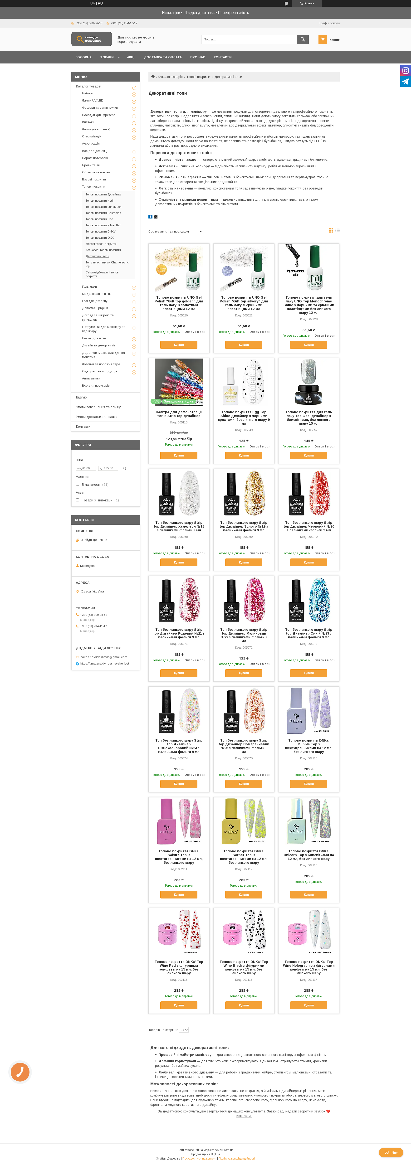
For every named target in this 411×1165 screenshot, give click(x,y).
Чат (395, 1153)
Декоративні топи (97, 256)
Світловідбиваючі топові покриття (102, 274)
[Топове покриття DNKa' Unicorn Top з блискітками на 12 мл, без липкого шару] (309, 821)
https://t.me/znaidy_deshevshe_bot (104, 663)
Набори (87, 93)
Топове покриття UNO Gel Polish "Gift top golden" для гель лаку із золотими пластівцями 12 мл (179, 303)
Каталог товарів (170, 77)
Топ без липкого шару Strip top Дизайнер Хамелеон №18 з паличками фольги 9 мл (179, 526)
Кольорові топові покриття (103, 250)
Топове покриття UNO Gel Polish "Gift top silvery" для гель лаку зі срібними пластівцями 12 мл (244, 303)
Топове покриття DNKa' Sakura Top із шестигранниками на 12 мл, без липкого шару (179, 856)
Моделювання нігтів (97, 294)
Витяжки (88, 122)
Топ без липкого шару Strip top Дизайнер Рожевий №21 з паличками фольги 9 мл (179, 633)
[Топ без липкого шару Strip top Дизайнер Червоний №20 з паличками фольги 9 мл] (309, 492)
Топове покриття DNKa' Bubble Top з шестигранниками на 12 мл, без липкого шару (309, 746)
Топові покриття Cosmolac (103, 213)
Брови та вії (91, 165)
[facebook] (150, 217)
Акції (131, 57)
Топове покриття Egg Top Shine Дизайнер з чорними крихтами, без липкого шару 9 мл (244, 417)
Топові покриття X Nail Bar (103, 225)
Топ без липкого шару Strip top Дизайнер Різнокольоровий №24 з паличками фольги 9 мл (178, 746)
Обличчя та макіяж (96, 172)
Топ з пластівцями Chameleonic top (107, 264)
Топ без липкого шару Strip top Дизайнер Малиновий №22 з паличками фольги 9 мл (243, 635)
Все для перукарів (96, 385)
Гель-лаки (89, 286)
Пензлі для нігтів (94, 338)
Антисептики (91, 378)
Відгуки (82, 397)
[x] (155, 217)
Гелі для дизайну (95, 301)
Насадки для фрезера (99, 115)
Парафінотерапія (95, 158)
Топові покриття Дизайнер (103, 194)
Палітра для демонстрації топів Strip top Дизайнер (179, 414)
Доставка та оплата (163, 57)
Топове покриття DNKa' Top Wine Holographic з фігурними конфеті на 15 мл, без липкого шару (309, 967)
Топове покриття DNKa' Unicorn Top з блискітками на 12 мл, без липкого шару (309, 855)
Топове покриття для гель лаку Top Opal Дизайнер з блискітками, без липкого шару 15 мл (308, 417)
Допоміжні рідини (95, 308)
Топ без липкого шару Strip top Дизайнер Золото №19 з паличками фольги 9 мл (244, 526)
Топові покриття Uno (99, 219)
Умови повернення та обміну (98, 407)
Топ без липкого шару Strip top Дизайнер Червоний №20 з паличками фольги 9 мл (309, 526)
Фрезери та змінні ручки (100, 107)
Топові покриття (198, 77)
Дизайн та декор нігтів (98, 345)
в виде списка (337, 231)
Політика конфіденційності (237, 1158)
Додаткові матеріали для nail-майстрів (104, 355)
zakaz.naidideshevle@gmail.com (103, 657)
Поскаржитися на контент (199, 1158)
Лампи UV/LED (92, 100)
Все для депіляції (95, 151)
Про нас (197, 57)
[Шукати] (303, 39)
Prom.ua (228, 1150)
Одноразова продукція (99, 371)
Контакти (223, 57)
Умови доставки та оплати (96, 417)
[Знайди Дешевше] (91, 45)
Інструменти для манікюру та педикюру (103, 329)
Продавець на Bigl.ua (205, 1154)
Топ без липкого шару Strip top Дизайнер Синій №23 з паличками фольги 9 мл (308, 633)
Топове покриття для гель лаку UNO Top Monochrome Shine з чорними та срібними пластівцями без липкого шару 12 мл (309, 305)
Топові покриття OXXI (100, 237)
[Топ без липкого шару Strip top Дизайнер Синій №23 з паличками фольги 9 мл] (309, 599)
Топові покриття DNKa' (101, 231)
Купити (179, 344)
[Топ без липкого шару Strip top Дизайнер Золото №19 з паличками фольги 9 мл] (244, 492)
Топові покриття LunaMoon (104, 207)
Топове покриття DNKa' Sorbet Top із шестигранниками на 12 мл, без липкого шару (244, 856)
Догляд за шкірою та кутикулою (98, 317)
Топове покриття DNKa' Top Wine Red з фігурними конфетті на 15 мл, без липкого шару (179, 967)
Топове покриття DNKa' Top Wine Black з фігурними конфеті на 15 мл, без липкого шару (244, 967)
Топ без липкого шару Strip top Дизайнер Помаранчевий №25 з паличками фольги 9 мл (244, 746)
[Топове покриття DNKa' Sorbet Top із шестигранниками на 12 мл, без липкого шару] (244, 821)
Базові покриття (94, 179)
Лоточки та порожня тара (101, 364)
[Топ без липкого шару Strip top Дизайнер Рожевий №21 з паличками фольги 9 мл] (179, 599)
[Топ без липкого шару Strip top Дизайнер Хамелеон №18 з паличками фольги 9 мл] (179, 492)
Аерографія (91, 143)
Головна (84, 57)
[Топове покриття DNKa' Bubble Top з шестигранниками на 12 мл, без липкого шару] (309, 710)
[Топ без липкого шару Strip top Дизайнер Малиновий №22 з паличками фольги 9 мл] (244, 599)
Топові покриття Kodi (99, 200)
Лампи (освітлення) (96, 129)
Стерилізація (91, 136)
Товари (107, 57)
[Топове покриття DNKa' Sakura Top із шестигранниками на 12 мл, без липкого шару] (179, 821)
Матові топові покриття (101, 244)
